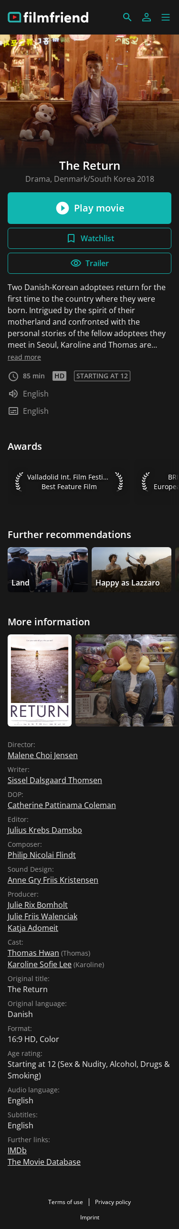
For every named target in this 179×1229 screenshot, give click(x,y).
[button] (165, 17)
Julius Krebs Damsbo (45, 830)
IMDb (17, 1150)
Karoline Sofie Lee (40, 964)
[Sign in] (146, 17)
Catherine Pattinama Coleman (62, 805)
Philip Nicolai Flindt (42, 855)
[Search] (127, 17)
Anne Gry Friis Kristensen (53, 880)
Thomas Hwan (33, 953)
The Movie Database (44, 1162)
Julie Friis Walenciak (42, 916)
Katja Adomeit (33, 928)
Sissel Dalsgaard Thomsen (55, 780)
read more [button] (24, 357)
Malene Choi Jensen (43, 755)
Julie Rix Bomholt (38, 905)
